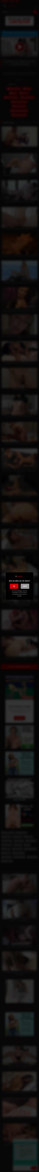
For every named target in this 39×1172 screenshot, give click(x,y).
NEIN (25, 586)
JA (14, 586)
